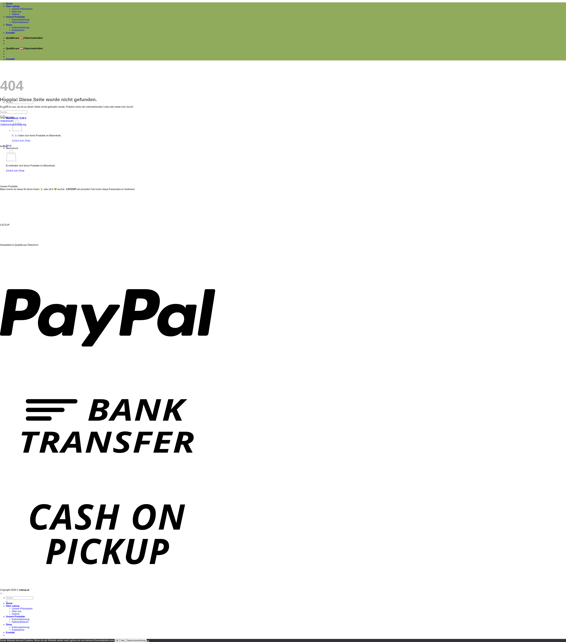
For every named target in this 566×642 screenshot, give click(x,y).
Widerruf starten (9, 135)
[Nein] (148, 641)
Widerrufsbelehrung (12, 131)
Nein (123, 640)
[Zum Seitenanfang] (1, 593)
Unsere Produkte (15, 17)
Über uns (16, 11)
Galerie (15, 14)
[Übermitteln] (1, 115)
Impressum (7, 120)
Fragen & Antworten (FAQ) (16, 139)
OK (117, 640)
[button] (16, 118)
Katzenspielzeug (20, 19)
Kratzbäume (18, 30)
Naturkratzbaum (20, 22)
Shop (9, 25)
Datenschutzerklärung (136, 640)
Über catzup (12, 6)
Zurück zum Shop (15, 170)
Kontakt (10, 33)
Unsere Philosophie (22, 9)
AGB (3, 128)
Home (9, 3)
